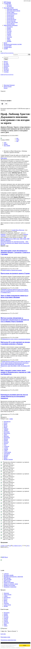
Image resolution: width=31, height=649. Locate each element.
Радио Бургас (10, 15)
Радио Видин (10, 18)
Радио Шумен (11, 24)
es (6, 53)
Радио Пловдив (11, 21)
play (17, 138)
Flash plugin (4, 158)
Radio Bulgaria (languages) (11, 25)
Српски (9, 35)
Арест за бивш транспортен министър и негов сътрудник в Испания (14, 296)
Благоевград (7, 421)
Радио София (10, 12)
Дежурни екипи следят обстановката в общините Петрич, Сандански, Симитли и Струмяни (15, 252)
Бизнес (6, 88)
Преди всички (8, 86)
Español (9, 34)
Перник (6, 439)
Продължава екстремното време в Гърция (15, 273)
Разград (6, 443)
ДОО (26, 241)
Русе (5, 445)
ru (4, 53)
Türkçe (9, 40)
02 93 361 (3, 634)
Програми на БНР (9, 7)
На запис (9, 6)
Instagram (3, 234)
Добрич (6, 430)
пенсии (21, 243)
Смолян (6, 449)
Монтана (6, 436)
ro (12, 53)
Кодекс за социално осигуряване (9, 243)
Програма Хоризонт (12, 9)
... (8, 547)
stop (17, 141)
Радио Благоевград (12, 13)
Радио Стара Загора (12, 22)
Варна (5, 424)
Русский (9, 31)
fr (5, 53)
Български (10, 26)
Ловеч (5, 434)
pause (17, 139)
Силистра (6, 446)
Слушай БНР (7, 3)
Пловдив (6, 442)
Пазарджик (7, 437)
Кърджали (6, 431)
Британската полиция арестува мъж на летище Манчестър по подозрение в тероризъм (14, 396)
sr (7, 53)
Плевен (6, 440)
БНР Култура (9, 238)
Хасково (6, 455)
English (9, 28)
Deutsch (9, 29)
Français (9, 32)
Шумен (6, 456)
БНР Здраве (23, 238)
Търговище (7, 453)
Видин (5, 426)
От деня (14, 241)
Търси (5, 59)
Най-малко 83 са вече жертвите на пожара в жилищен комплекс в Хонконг (15, 343)
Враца (5, 427)
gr (9, 53)
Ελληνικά (9, 37)
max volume (7, 145)
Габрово (6, 428)
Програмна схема (5, 637)
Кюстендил (7, 433)
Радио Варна (10, 16)
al (10, 53)
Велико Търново (8, 459)
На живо (9, 5)
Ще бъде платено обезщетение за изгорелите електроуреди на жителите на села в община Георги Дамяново (15, 319)
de (2, 53)
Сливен (6, 447)
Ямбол (5, 458)
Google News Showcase (18, 230)
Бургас (5, 423)
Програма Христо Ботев (13, 10)
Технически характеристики (8, 640)
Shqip (8, 38)
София (5, 450)
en (1, 53)
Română (9, 41)
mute (5, 142)
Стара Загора (7, 452)
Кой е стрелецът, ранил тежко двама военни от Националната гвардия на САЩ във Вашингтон (15, 372)
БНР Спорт (16, 238)
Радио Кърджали (11, 19)
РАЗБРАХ (24, 645)
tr (11, 53)
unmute (6, 144)
